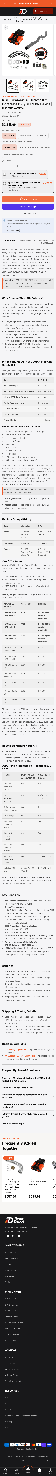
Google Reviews (11, 112)
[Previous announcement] (5, 3)
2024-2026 (42, 136)
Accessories (10, 1340)
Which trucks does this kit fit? (17, 1088)
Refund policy (43, 1456)
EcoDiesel (9, 1276)
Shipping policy (27, 1461)
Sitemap (8, 1421)
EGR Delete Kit (11, 1311)
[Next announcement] (51, 3)
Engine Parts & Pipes (14, 1323)
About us (9, 1357)
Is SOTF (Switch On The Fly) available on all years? (24, 1115)
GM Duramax (10, 1270)
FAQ (7, 1398)
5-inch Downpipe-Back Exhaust (19, 154)
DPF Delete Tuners (13, 1299)
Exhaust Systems (12, 1328)
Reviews (8, 1404)
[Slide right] (53, 86)
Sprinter (8, 1282)
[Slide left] (3, 86)
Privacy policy (31, 1456)
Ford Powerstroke (13, 1258)
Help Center (10, 1410)
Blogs (7, 1427)
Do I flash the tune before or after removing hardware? (24, 1105)
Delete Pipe (9, 147)
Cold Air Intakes (12, 1335)
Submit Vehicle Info (13, 1381)
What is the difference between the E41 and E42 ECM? (24, 1096)
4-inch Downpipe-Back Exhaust (35, 147)
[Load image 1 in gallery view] (13, 85)
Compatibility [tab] (27, 240)
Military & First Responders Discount (21, 1416)
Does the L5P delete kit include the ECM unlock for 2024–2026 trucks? (26, 1079)
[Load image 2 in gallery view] (28, 85)
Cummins (9, 1264)
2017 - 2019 (9, 135)
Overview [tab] (9, 240)
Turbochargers (11, 1317)
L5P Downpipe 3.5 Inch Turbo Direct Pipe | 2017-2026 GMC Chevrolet (13, 1185)
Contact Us (10, 1363)
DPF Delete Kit (11, 1305)
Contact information (43, 1461)
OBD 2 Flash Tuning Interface (37, 1183)
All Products (10, 1252)
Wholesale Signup (13, 1369)
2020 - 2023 (26, 136)
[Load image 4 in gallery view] (42, 85)
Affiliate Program (12, 1375)
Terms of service (14, 1461)
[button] (39, 1471)
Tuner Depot (7, 19)
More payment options (28, 213)
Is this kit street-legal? (14, 1123)
